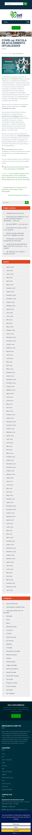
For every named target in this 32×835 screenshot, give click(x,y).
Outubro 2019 (10, 555)
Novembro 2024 (11, 341)
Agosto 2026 (10, 267)
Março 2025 (9, 327)
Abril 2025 (9, 323)
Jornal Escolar (6, 783)
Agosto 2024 (10, 351)
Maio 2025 (9, 319)
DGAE (3, 762)
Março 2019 (9, 579)
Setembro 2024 (10, 348)
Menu (6, 22)
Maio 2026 (9, 277)
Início (3, 754)
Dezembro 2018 (11, 586)
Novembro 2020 (11, 509)
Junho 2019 (9, 569)
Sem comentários (18, 53)
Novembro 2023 (11, 383)
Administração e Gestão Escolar (19, 173)
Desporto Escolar (11, 637)
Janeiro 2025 (10, 334)
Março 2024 (9, 369)
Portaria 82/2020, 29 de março (12, 149)
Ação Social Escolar (12, 603)
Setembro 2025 (10, 305)
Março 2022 (9, 453)
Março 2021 (9, 495)
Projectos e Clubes (11, 683)
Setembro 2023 (10, 390)
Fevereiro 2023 (10, 414)
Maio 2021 (9, 488)
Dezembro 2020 (11, 506)
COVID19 (8, 177)
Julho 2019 (9, 565)
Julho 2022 (9, 439)
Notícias (14, 177)
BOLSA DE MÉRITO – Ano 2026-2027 (17, 224)
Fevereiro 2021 (10, 499)
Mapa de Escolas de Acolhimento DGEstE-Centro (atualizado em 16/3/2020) (16, 168)
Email (16, 716)
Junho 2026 (9, 274)
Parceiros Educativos (12, 669)
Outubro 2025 (10, 302)
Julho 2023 (9, 397)
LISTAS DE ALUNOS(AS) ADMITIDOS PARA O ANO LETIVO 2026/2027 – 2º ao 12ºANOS (15, 246)
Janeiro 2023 (10, 418)
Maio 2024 (9, 362)
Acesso (16, 28)
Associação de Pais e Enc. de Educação (14, 175)
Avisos (8, 619)
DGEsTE (4, 774)
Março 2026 (9, 284)
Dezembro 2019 (11, 548)
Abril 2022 (9, 449)
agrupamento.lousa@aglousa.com (12, 116)
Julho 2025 (9, 312)
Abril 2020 (9, 534)
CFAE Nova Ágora (7, 789)
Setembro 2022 (10, 432)
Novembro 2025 (11, 298)
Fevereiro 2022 (10, 456)
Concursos (9, 630)
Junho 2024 (9, 358)
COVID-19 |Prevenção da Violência (19, 195)
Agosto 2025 (10, 309)
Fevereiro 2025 (10, 330)
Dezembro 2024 (11, 337)
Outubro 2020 (10, 513)
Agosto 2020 (10, 520)
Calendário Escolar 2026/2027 (15, 213)
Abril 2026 (9, 281)
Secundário (26, 179)
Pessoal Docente (23, 177)
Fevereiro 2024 (10, 372)
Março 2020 (9, 537)
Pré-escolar (18, 179)
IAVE (3, 780)
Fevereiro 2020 (10, 541)
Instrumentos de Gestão (13, 651)
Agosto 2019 (10, 562)
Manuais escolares (11, 654)
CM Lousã (5, 786)
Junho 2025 (9, 316)
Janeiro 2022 (10, 460)
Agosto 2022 (10, 435)
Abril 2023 (9, 407)
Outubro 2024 (10, 344)
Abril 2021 (9, 492)
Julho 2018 (9, 590)
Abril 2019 (9, 576)
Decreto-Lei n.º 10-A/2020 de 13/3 (12, 79)
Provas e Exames (11, 686)
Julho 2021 (9, 481)
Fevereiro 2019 (10, 583)
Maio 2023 (9, 404)
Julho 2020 (9, 523)
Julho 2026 (9, 270)
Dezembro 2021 (11, 464)
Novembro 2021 (11, 467)
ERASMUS (9, 644)
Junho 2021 (9, 485)
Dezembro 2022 (11, 421)
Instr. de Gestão (7, 760)
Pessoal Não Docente (8, 179)
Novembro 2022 (11, 425)
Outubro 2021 (10, 471)
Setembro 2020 (10, 516)
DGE (3, 768)
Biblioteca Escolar (11, 626)
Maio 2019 (9, 572)
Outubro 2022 (10, 428)
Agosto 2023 (10, 393)
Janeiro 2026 (10, 291)
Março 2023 (9, 411)
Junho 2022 (9, 442)
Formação (9, 647)
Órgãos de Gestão (11, 665)
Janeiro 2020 (10, 544)
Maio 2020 (9, 530)
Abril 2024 (9, 365)
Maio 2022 (9, 446)
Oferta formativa (10, 662)
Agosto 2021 (10, 478)
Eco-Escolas (10, 640)
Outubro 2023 (10, 386)
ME (3, 757)
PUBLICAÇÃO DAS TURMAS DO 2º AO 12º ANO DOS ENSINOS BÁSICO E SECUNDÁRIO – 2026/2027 (16, 218)
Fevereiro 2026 (10, 288)
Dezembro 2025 (11, 295)
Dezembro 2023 (11, 379)
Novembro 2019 (11, 551)
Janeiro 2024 (10, 376)
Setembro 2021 (10, 474)
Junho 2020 (9, 527)
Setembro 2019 (10, 558)
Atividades (9, 616)
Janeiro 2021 (10, 502)
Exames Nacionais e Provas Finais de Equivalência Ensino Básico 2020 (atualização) (14, 189)
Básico (4, 177)
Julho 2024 (9, 355)
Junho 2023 (9, 400)
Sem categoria (10, 693)
